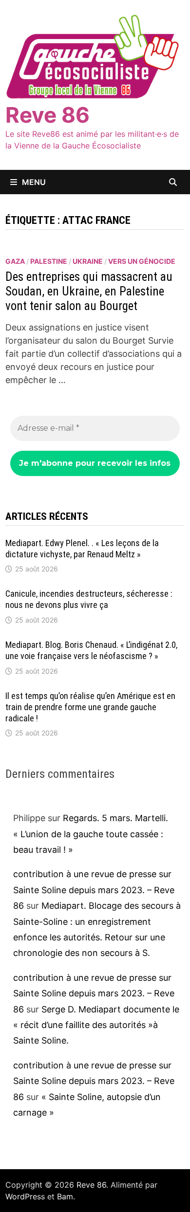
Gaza (15, 261)
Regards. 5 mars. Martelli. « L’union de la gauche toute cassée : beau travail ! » (90, 834)
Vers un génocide (141, 261)
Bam (65, 1196)
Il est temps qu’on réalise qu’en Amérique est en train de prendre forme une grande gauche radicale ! (90, 707)
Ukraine (88, 261)
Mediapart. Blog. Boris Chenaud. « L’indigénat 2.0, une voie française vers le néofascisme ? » (91, 650)
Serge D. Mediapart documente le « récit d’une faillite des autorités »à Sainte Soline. (96, 1025)
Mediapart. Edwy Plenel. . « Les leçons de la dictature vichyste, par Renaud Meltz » (82, 548)
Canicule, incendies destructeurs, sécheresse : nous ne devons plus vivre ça (88, 599)
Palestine (48, 261)
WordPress (25, 1196)
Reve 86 (47, 115)
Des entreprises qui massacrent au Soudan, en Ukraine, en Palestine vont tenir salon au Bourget (88, 291)
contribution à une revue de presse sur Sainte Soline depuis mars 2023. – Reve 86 (93, 890)
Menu (34, 182)
